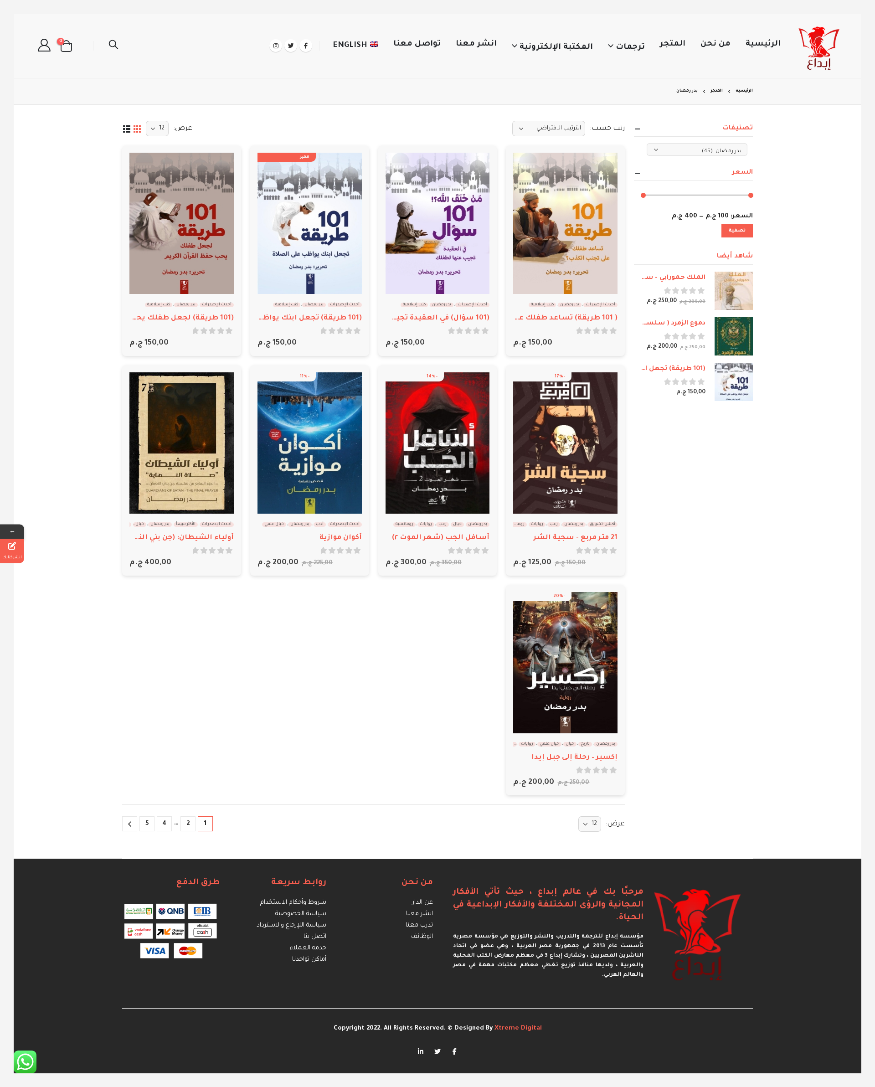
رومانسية (516, 524)
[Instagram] (275, 45)
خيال (457, 524)
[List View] (126, 128)
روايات (537, 524)
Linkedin (420, 1051)
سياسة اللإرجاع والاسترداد (291, 925)
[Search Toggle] (113, 46)
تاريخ (585, 744)
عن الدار (422, 902)
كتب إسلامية (542, 305)
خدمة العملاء (308, 948)
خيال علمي (274, 524)
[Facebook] (305, 45)
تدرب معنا (419, 925)
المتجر (672, 44)
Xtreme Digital (517, 1028)
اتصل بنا (315, 936)
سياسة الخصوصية (300, 914)
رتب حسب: (607, 129)
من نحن (715, 44)
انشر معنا (476, 44)
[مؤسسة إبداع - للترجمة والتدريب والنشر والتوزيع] (819, 46)
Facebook (454, 1051)
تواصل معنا (417, 44)
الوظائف (422, 936)
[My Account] (44, 45)
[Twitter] (290, 45)
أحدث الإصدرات (600, 305)
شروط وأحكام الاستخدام (293, 902)
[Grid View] (137, 128)
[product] (565, 223)
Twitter (437, 1051)
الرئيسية (763, 44)
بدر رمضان (569, 305)
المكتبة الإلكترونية (556, 47)
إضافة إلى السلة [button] (528, 168)
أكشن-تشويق (602, 524)
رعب (554, 524)
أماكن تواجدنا (309, 959)
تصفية (737, 230)
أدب (320, 524)
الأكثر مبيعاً (186, 524)
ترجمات (630, 47)
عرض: (182, 129)
